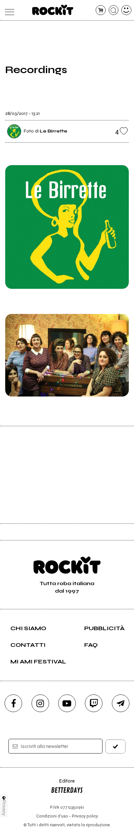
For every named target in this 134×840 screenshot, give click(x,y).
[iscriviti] (115, 746)
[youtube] (67, 703)
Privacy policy (85, 816)
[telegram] (120, 703)
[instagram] (40, 703)
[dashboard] (126, 10)
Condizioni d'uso (52, 816)
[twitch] (93, 703)
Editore (63, 784)
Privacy (4, 808)
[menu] (8, 10)
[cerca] (114, 10)
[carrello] (101, 10)
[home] (53, 10)
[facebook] (13, 703)
